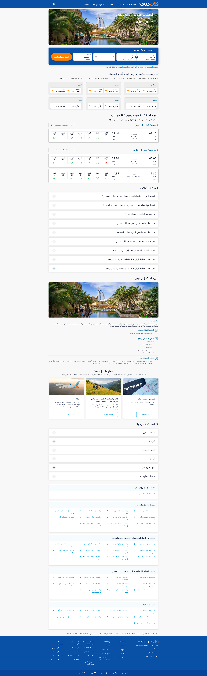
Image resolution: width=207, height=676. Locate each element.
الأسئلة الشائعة (89, 648)
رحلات (142, 67)
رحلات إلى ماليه (58, 656)
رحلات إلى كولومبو (57, 660)
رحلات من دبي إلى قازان (93, 583)
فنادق (77, 652)
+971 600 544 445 (152, 657)
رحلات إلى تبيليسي (60, 643)
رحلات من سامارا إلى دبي (92, 511)
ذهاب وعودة (148, 50)
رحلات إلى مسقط (57, 652)
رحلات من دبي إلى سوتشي (149, 584)
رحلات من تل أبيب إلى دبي (146, 623)
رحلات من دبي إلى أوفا (147, 577)
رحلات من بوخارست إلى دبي (120, 618)
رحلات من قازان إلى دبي (147, 493)
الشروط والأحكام (153, 653)
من (154, 54)
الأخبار (108, 646)
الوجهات (110, 4)
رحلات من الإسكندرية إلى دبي (147, 618)
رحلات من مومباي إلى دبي (65, 617)
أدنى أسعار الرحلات (75, 643)
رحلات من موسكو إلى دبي (146, 523)
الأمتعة (123, 653)
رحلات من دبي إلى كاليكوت (92, 610)
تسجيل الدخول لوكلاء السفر (89, 663)
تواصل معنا (106, 649)
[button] (103, 196)
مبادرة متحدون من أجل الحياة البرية (104, 658)
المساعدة (86, 4)
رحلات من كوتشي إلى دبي (92, 617)
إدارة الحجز (107, 642)
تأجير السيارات (74, 648)
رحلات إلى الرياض (57, 648)
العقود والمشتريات (88, 652)
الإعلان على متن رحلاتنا (89, 657)
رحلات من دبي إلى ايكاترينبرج (122, 578)
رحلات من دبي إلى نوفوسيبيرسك (95, 591)
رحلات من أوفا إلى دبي (147, 511)
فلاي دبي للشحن (104, 653)
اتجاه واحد (137, 50)
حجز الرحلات (121, 642)
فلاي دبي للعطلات (73, 656)
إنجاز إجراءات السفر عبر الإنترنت (88, 643)
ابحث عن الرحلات (61, 56)
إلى (133, 54)
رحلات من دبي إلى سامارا (92, 577)
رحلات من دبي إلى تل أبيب (65, 610)
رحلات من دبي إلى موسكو (146, 590)
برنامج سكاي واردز (98, 4)
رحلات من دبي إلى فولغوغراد (122, 584)
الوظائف (76, 660)
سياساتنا (155, 649)
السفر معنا (120, 4)
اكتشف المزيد (145, 414)
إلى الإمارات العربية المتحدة (127, 67)
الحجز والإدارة (131, 4)
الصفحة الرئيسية (152, 67)
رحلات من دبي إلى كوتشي (119, 610)
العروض (122, 646)
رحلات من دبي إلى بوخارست (149, 611)
